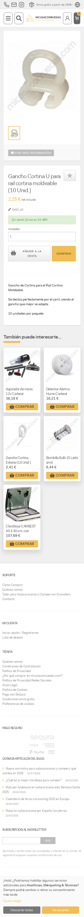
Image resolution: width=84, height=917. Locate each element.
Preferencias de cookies (18, 704)
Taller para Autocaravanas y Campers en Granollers (36, 594)
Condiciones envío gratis (18, 699)
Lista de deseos (12, 637)
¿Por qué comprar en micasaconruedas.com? (32, 676)
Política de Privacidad (16, 671)
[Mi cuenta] (67, 18)
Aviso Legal (9, 685)
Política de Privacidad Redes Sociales (27, 680)
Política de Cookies (14, 690)
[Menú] (8, 18)
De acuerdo (60, 910)
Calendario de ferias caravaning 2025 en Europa (37, 799)
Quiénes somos (12, 590)
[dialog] (42, 896)
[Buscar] (18, 18)
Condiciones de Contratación (21, 666)
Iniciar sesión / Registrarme (20, 633)
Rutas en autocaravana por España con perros (36, 811)
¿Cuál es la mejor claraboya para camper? (33, 780)
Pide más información (32, 153)
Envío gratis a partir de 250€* (54, 5)
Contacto (8, 599)
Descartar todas (21, 910)
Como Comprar (12, 585)
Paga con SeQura (14, 694)
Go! (48, 840)
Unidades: (14, 229)
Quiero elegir (12, 901)
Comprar (63, 254)
